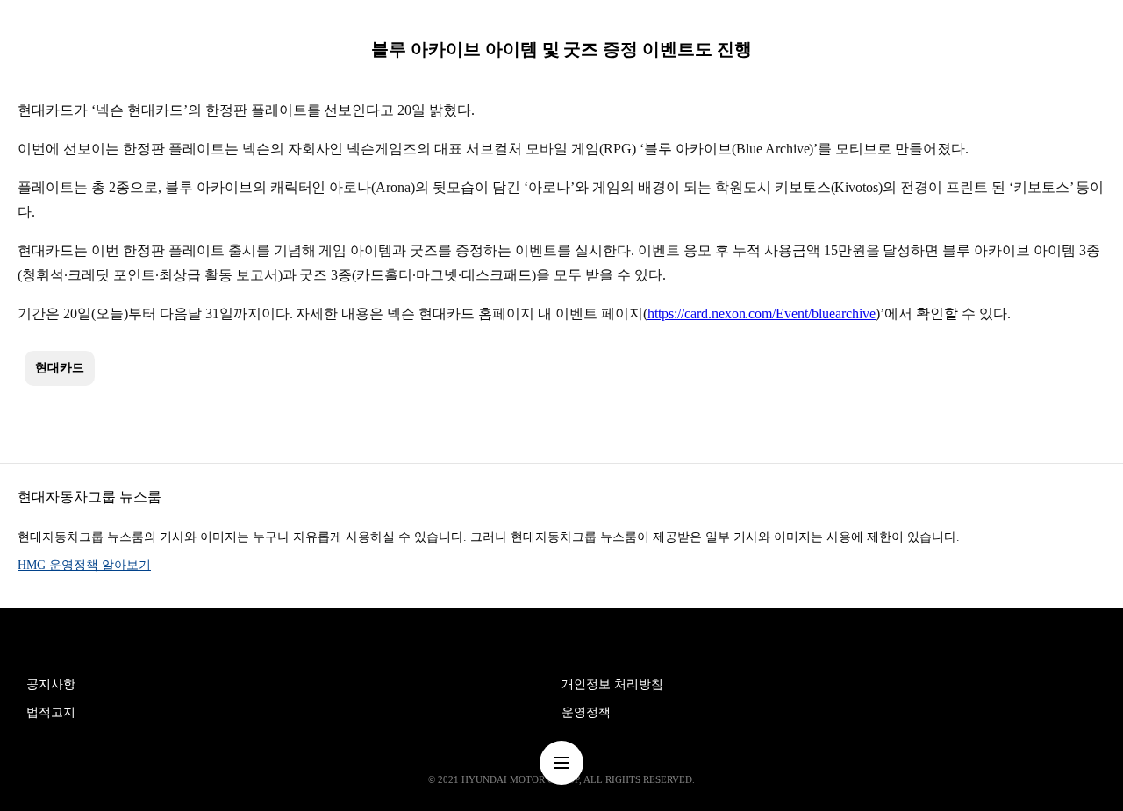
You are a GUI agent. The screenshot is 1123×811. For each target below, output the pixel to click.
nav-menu (561, 763)
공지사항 (50, 684)
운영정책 (586, 712)
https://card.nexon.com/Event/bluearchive (761, 313)
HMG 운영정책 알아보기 (84, 565)
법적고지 (50, 712)
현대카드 (59, 367)
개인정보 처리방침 (612, 684)
